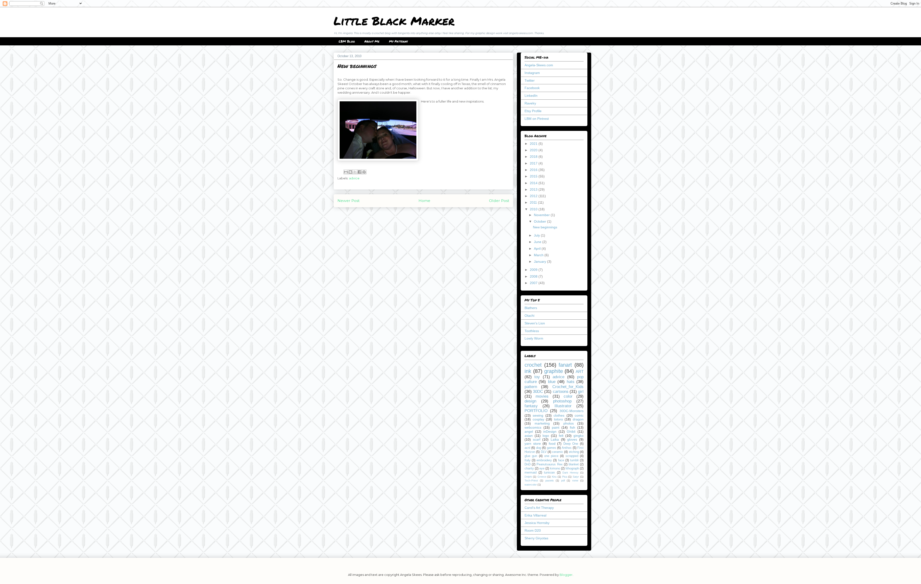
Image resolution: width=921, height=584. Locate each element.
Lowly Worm (534, 338)
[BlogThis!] (350, 172)
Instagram (532, 73)
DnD (528, 464)
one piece (551, 456)
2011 (534, 202)
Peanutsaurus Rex (549, 464)
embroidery (544, 460)
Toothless (532, 331)
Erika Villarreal (535, 515)
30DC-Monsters (572, 411)
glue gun (531, 456)
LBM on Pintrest (537, 119)
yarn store (533, 443)
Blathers (531, 308)
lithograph (572, 468)
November (542, 215)
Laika (555, 439)
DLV (544, 452)
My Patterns (398, 41)
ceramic (557, 452)
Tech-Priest (531, 480)
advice (354, 178)
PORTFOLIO (536, 410)
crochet (533, 365)
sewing (538, 415)
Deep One (570, 443)
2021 (534, 144)
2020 (534, 150)
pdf (563, 480)
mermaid (531, 472)
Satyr (576, 476)
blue (551, 381)
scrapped (572, 456)
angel (529, 431)
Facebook (532, 88)
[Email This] (345, 172)
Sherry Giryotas (536, 538)
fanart (565, 365)
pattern (531, 386)
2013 (534, 189)
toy (537, 377)
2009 (534, 270)
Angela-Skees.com (539, 65)
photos (568, 423)
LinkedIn (531, 95)
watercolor (531, 484)
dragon (578, 419)
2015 (534, 176)
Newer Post (348, 200)
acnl (527, 448)
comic (579, 415)
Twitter (530, 80)
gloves (572, 439)
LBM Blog (347, 41)
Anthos (567, 448)
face (561, 460)
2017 (534, 163)
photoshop (562, 401)
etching (574, 452)
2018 (534, 156)
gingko (578, 436)
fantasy (531, 406)
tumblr (574, 460)
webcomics (533, 427)
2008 (534, 276)
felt (561, 436)
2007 (534, 283)
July (537, 235)
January (540, 261)
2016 (534, 170)
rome (575, 480)
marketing (542, 423)
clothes (559, 415)
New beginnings (545, 227)
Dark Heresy (570, 472)
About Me (371, 41)
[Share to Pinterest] (364, 172)
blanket (574, 464)
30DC (538, 391)
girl (581, 391)
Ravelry (530, 103)
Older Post (499, 200)
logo (546, 436)
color (568, 396)
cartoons (560, 391)
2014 (534, 183)
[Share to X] (355, 172)
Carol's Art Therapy (539, 508)
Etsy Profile (533, 111)
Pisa (564, 476)
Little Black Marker (394, 20)
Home (424, 200)
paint (555, 427)
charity (529, 468)
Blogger (566, 575)
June (538, 242)
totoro (558, 419)
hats (570, 381)
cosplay (538, 419)
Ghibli (571, 431)
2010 (534, 209)
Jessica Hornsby (537, 523)
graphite (553, 371)
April (538, 248)
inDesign (549, 431)
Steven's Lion (535, 323)
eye (541, 468)
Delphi (528, 476)
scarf (536, 439)
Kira (554, 476)
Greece (541, 476)
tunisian (549, 472)
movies (542, 396)
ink (528, 371)
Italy (528, 460)
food (552, 443)
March (539, 255)
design (530, 401)
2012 (534, 196)
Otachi (529, 315)
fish (572, 427)
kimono (555, 468)
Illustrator (563, 406)
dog (538, 448)
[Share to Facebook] (359, 172)
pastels (549, 480)
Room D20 (533, 530)
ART (580, 371)
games (551, 448)
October (540, 221)
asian (529, 436)
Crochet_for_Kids (568, 386)
